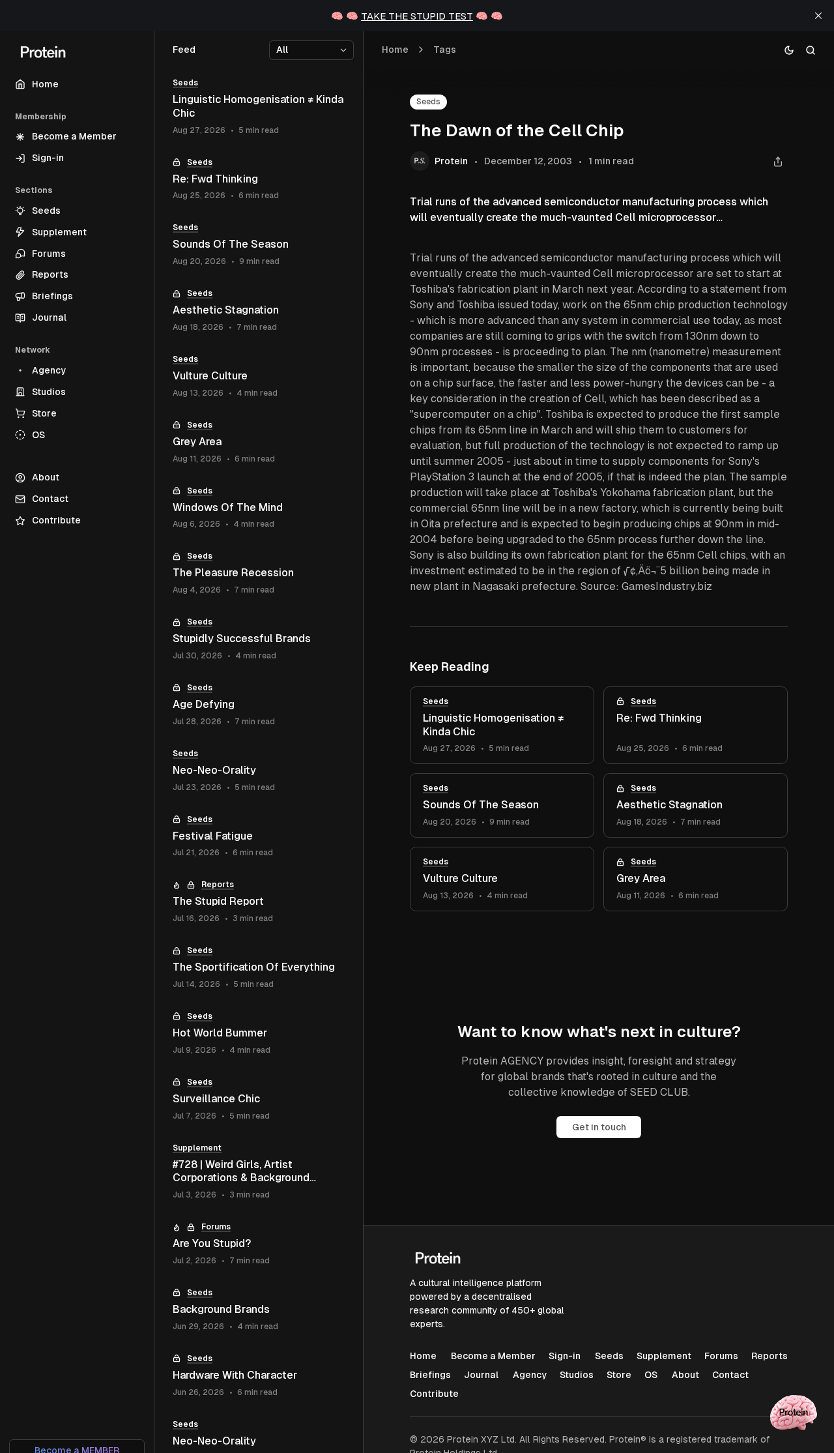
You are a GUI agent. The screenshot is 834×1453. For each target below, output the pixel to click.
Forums (216, 1226)
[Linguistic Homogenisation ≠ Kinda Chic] (502, 725)
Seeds (428, 101)
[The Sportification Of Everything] (259, 967)
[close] (818, 15)
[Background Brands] (259, 1310)
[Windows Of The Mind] (259, 508)
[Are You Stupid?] (259, 1244)
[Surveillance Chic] (259, 1099)
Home (395, 49)
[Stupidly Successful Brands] (259, 639)
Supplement (197, 1147)
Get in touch (599, 1127)
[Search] (811, 50)
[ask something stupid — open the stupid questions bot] (793, 1412)
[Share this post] (778, 161)
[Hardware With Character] (259, 1375)
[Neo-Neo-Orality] (259, 770)
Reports (217, 884)
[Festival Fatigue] (259, 836)
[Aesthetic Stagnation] (695, 805)
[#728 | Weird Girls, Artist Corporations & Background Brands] (259, 1172)
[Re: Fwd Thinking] (695, 725)
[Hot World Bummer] (259, 1033)
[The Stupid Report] (259, 902)
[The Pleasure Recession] (259, 573)
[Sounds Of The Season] (502, 805)
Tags (444, 49)
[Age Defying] (259, 705)
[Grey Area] (695, 879)
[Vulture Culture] (502, 879)
